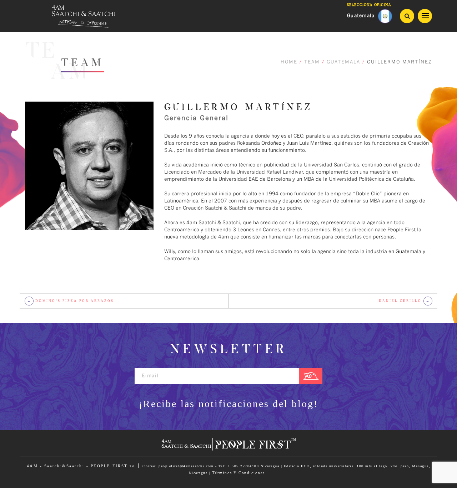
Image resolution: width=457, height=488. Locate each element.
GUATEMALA (343, 62)
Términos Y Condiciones (238, 473)
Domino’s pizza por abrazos (70, 301)
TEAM (312, 62)
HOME (289, 62)
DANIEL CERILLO (404, 301)
